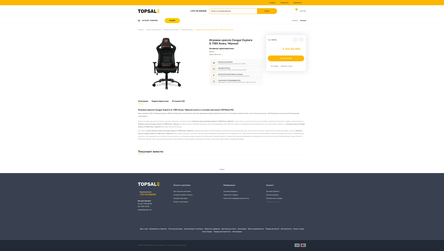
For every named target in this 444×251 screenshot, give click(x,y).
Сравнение (298, 2)
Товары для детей (272, 229)
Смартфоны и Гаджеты (158, 229)
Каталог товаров (150, 21)
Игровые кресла (187, 30)
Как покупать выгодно (182, 191)
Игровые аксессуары (171, 30)
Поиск (267, 11)
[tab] (143, 102)
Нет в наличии (286, 58)
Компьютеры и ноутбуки (193, 229)
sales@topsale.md (144, 210)
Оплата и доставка (180, 202)
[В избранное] (295, 39)
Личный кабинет (272, 191)
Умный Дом (242, 229)
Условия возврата (230, 191)
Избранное (285, 2)
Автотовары (237, 232)
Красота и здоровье (212, 229)
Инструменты (286, 229)
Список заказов (272, 195)
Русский (303, 20)
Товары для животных (222, 232)
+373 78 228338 (198, 11)
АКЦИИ (172, 21)
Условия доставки (180, 198)
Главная (141, 30)
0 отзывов (274, 66)
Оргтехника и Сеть (229, 229)
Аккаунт (273, 2)
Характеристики (215, 54)
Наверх (222, 169)
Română (295, 20)
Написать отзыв (286, 66)
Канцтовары (207, 232)
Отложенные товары (274, 198)
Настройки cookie (272, 202)
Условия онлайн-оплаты (183, 195)
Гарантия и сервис (230, 195)
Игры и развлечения (153, 30)
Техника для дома (175, 229)
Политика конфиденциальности (236, 198)
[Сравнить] (301, 39)
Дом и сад (144, 229)
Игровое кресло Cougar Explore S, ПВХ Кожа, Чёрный (214, 30)
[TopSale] (148, 11)
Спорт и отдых (298, 229)
